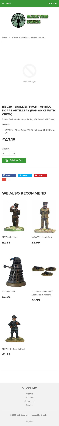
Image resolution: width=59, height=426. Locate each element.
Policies (29, 404)
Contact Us (29, 401)
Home (4, 37)
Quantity (5, 148)
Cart (55, 3)
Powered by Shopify (39, 415)
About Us (29, 397)
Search (29, 393)
